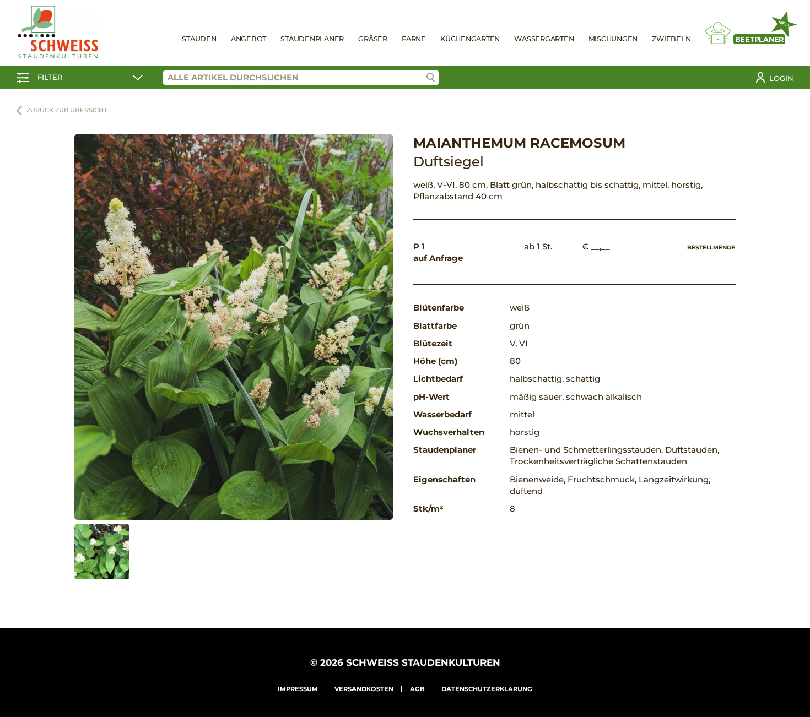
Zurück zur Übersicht (66, 110)
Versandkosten (363, 689)
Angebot (248, 39)
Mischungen (613, 39)
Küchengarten (470, 39)
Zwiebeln (671, 39)
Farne (414, 39)
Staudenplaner (312, 39)
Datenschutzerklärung (486, 689)
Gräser (372, 39)
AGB (417, 689)
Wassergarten (544, 39)
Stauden (199, 39)
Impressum (298, 689)
